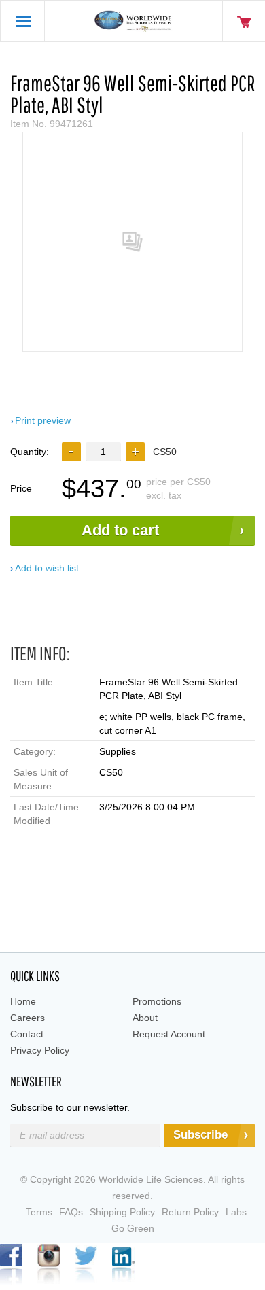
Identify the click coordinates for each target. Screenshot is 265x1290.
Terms (39, 1211)
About (145, 1017)
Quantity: (29, 451)
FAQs (71, 1211)
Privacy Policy (39, 1050)
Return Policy (190, 1211)
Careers (27, 1017)
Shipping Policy (122, 1211)
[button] (135, 451)
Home (23, 1001)
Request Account (168, 1033)
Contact (26, 1033)
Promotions (156, 1001)
